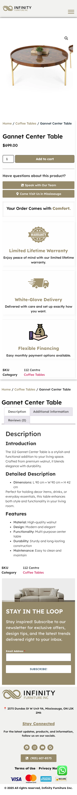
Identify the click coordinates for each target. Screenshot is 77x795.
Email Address (15, 651)
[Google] (50, 747)
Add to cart (45, 159)
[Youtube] (42, 747)
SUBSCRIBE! (38, 669)
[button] (66, 38)
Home (7, 123)
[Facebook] (27, 747)
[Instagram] (35, 747)
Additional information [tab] (51, 412)
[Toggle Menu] (71, 12)
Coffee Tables (25, 123)
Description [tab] (17, 412)
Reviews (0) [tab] (17, 420)
